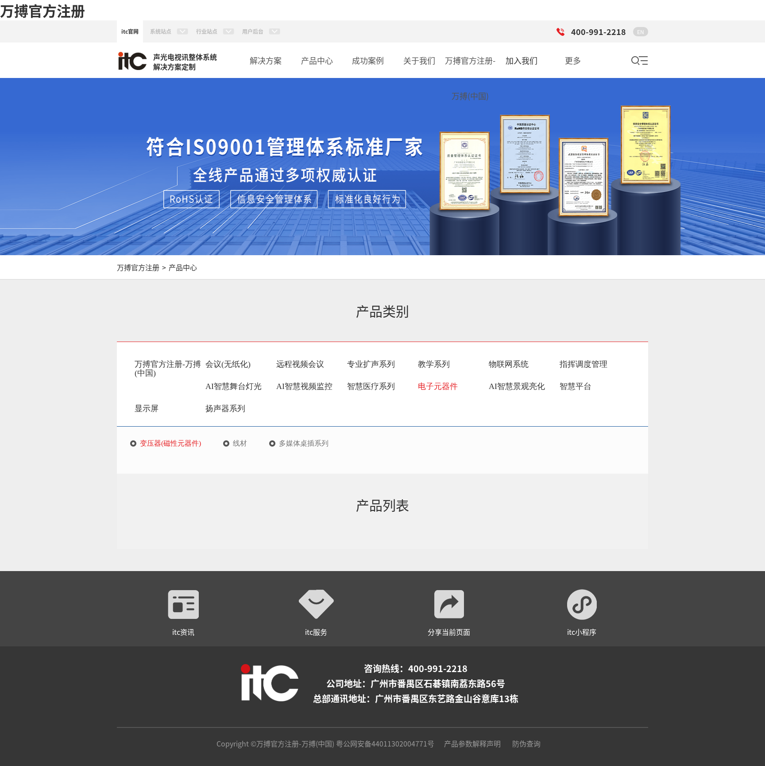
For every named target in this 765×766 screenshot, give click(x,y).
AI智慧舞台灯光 (233, 386)
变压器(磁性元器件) (170, 443)
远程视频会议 (300, 364)
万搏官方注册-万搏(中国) (168, 368)
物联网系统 (509, 364)
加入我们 (521, 60)
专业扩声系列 (371, 364)
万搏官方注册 (42, 10)
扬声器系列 (225, 408)
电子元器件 (438, 386)
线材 (240, 443)
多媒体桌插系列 (303, 443)
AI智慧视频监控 (304, 386)
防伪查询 (526, 743)
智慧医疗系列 (371, 386)
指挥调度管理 (583, 364)
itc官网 (130, 31)
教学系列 (434, 364)
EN (640, 31)
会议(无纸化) (228, 364)
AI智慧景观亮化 (517, 386)
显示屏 (146, 408)
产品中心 (183, 267)
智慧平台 (575, 386)
